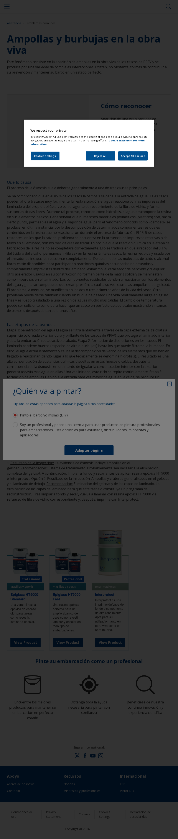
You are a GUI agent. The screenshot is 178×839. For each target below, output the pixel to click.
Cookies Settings (45, 155)
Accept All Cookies (133, 155)
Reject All (100, 155)
